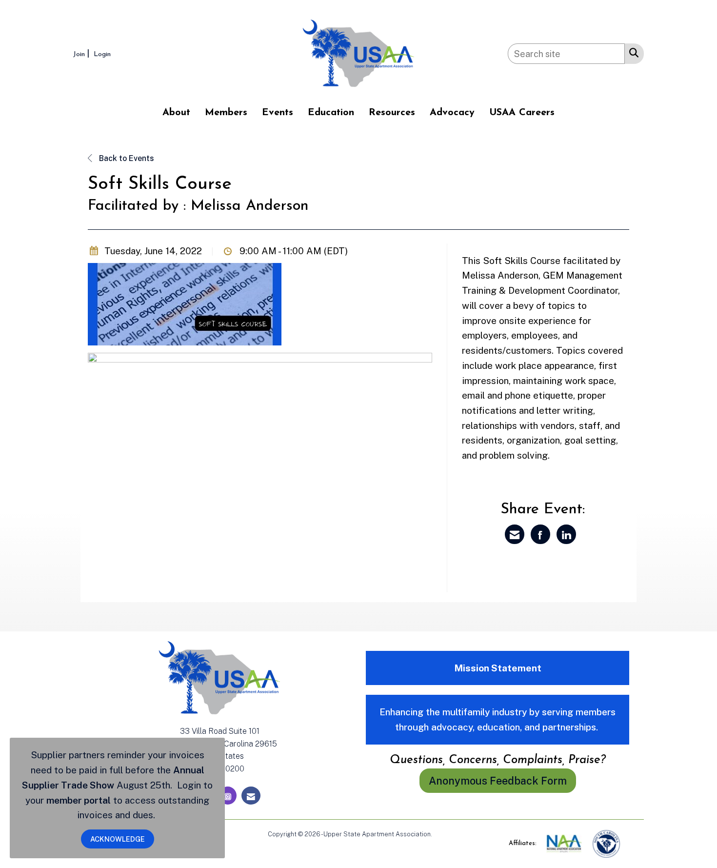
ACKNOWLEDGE (117, 839)
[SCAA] (606, 843)
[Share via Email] (514, 534)
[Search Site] (632, 52)
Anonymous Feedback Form (498, 780)
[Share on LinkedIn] (566, 534)
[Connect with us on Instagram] (228, 796)
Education (331, 113)
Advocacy (452, 113)
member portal (78, 800)
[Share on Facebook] (540, 534)
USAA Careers (522, 113)
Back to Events (125, 158)
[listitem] (82, 53)
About (176, 113)
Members (226, 113)
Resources (392, 113)
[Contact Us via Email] (250, 796)
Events (277, 113)
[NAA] (565, 843)
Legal (442, 834)
